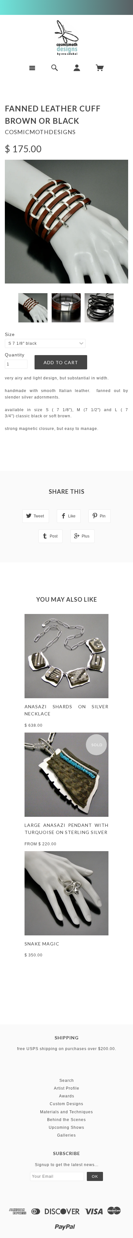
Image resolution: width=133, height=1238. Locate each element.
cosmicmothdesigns (40, 131)
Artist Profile (66, 1088)
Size (10, 334)
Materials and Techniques (66, 1112)
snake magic (42, 943)
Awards (66, 1096)
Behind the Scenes (66, 1119)
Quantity (15, 354)
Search (66, 1080)
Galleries (66, 1135)
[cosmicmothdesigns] (66, 37)
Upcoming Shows (66, 1127)
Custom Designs (66, 1104)
